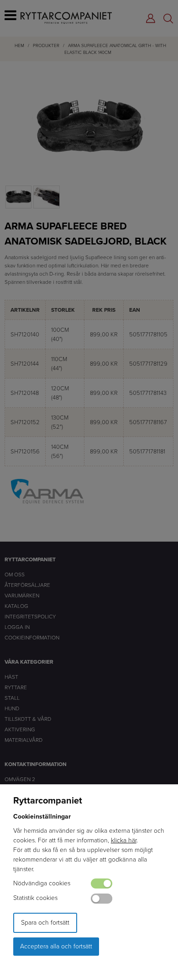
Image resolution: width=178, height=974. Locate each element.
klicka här (123, 840)
